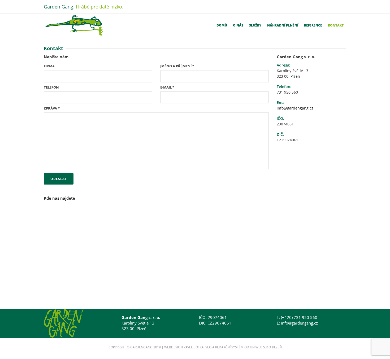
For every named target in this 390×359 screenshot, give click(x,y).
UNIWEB (256, 347)
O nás (238, 25)
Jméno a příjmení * (177, 66)
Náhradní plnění (282, 25)
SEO (208, 347)
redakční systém (229, 347)
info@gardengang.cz (295, 108)
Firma (49, 66)
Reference (313, 25)
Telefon (51, 87)
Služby (255, 25)
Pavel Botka (194, 347)
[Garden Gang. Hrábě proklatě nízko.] (74, 25)
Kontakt (336, 25)
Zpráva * (52, 108)
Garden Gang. (83, 6)
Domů (221, 25)
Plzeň (277, 347)
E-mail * (167, 87)
